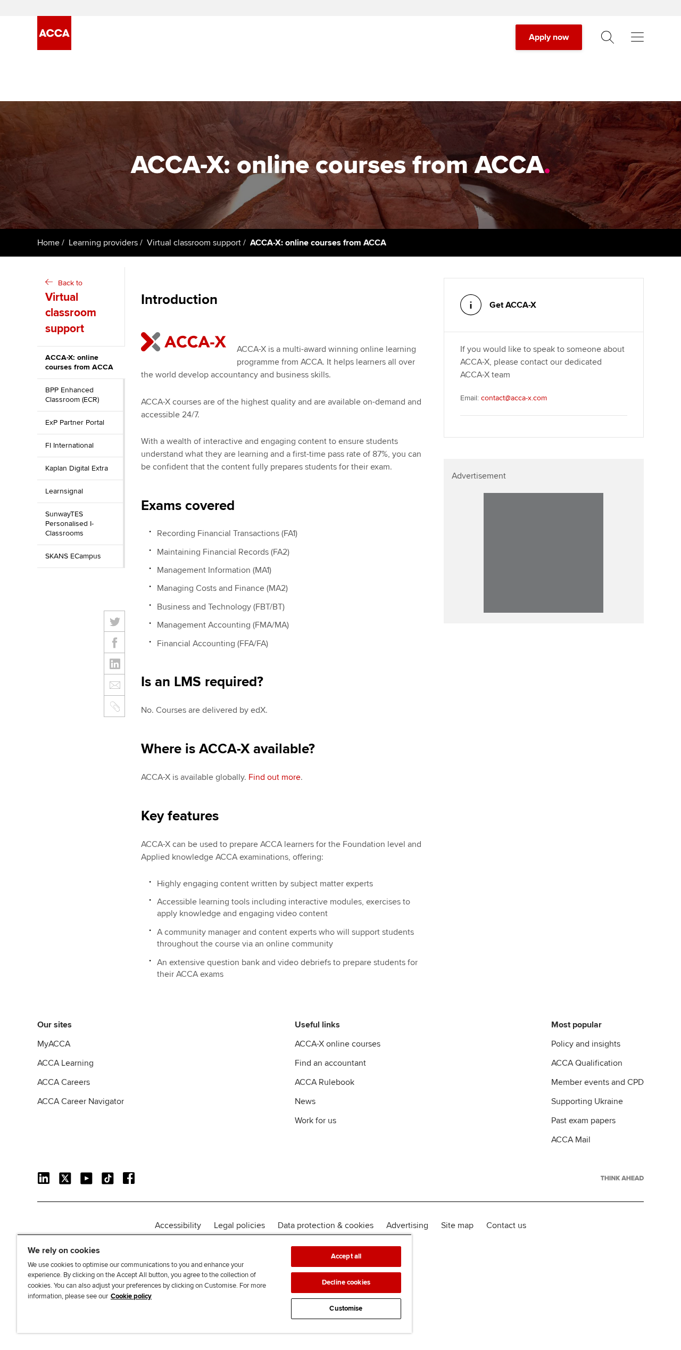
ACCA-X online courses (337, 1044)
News (305, 1101)
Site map (457, 1225)
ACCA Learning (65, 1063)
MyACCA (53, 1044)
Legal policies (239, 1225)
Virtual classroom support (194, 242)
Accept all (346, 1256)
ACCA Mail (571, 1139)
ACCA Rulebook (324, 1082)
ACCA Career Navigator (80, 1101)
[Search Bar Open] (607, 37)
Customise (345, 1308)
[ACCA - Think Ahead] (54, 47)
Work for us (315, 1120)
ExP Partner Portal (74, 422)
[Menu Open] (637, 37)
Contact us (506, 1225)
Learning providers (103, 242)
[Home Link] (622, 1178)
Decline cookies (346, 1282)
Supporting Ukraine (587, 1101)
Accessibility (178, 1225)
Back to (70, 306)
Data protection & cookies (325, 1225)
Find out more (274, 777)
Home (48, 242)
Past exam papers (583, 1120)
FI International (69, 445)
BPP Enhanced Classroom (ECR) (72, 394)
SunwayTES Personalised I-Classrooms (69, 523)
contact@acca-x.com (514, 397)
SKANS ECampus (73, 556)
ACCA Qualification (586, 1063)
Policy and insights (585, 1044)
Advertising (407, 1225)
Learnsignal (64, 491)
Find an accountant (330, 1063)
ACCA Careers (63, 1082)
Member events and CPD (597, 1082)
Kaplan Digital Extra (76, 468)
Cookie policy (131, 1296)
